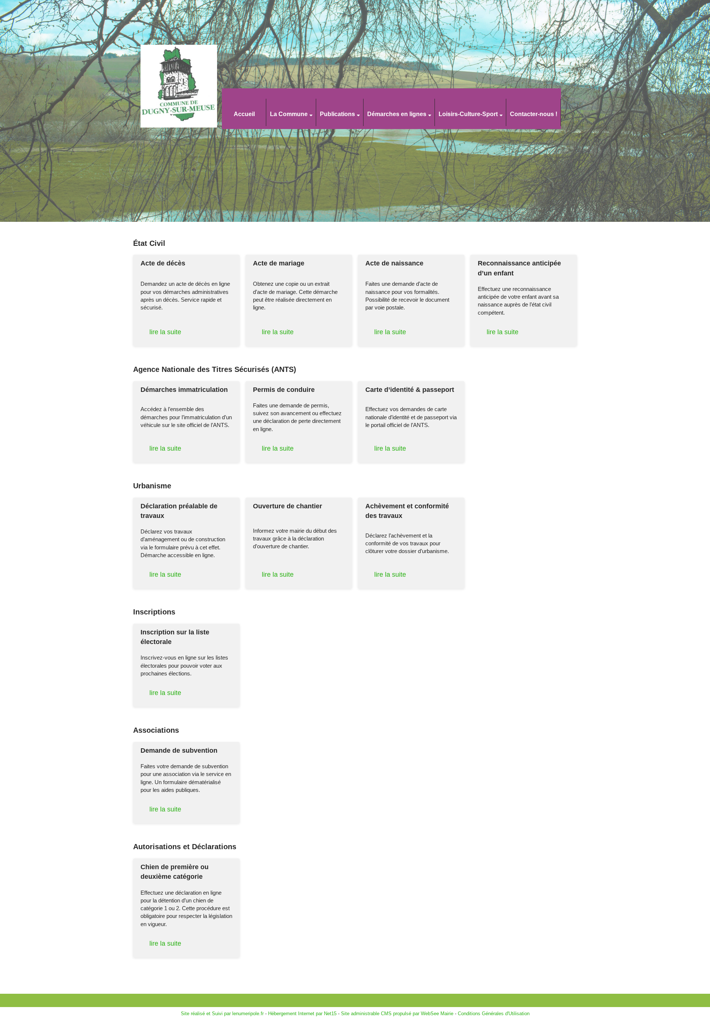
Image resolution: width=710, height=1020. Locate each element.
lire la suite (165, 332)
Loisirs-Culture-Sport (468, 114)
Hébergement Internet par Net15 (302, 1013)
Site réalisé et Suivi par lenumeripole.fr (222, 1013)
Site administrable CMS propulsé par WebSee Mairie (397, 1013)
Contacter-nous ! (533, 114)
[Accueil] (191, 86)
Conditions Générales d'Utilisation (494, 1013)
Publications (337, 114)
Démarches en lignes (396, 114)
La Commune (289, 114)
